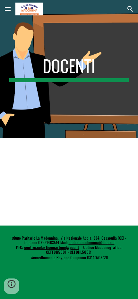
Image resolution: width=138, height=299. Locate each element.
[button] (7, 9)
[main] (69, 69)
